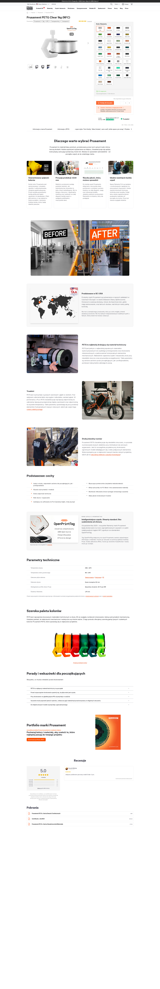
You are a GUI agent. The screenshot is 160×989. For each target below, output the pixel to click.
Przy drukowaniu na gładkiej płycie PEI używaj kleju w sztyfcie (50, 696)
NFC (47, 21)
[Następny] (88, 43)
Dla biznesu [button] (71, 8)
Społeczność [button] (101, 8)
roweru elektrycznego (34, 409)
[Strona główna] (28, 12)
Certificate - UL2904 (38, 818)
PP (103, 577)
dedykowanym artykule (92, 596)
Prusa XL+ (75, 1)
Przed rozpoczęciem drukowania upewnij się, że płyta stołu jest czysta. (53, 692)
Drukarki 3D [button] (40, 8)
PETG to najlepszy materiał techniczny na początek (47, 688)
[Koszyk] (131, 4)
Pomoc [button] (110, 8)
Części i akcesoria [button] (60, 8)
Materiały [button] (50, 8)
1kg (43, 21)
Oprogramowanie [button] (82, 8)
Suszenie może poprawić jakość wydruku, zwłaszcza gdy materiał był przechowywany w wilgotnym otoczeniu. (66, 700)
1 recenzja (89, 21)
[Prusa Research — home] (30, 8)
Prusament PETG (50, 12)
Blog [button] (121, 8)
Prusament (40, 12)
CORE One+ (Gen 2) (84, 1)
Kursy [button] (116, 8)
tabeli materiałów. (107, 596)
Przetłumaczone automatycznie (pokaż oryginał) (124, 778)
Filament (33, 12)
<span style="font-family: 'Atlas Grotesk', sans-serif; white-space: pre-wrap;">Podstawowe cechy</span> (109, 129)
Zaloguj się (39, 788)
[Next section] (131, 129)
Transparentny (55, 21)
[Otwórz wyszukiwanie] (111, 4)
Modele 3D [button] (92, 8)
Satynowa (98, 577)
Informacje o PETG (63, 129)
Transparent (65, 21)
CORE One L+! (94, 1)
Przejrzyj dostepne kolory (80, 662)
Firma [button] (126, 8)
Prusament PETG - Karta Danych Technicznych (46, 813)
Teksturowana (89, 577)
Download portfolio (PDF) (36, 739)
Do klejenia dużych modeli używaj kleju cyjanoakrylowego (49, 705)
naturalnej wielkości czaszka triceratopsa (105, 455)
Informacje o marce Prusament (42, 129)
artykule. (49, 544)
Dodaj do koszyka (106, 103)
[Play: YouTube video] (80, 248)
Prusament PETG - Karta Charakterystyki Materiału (47, 824)
